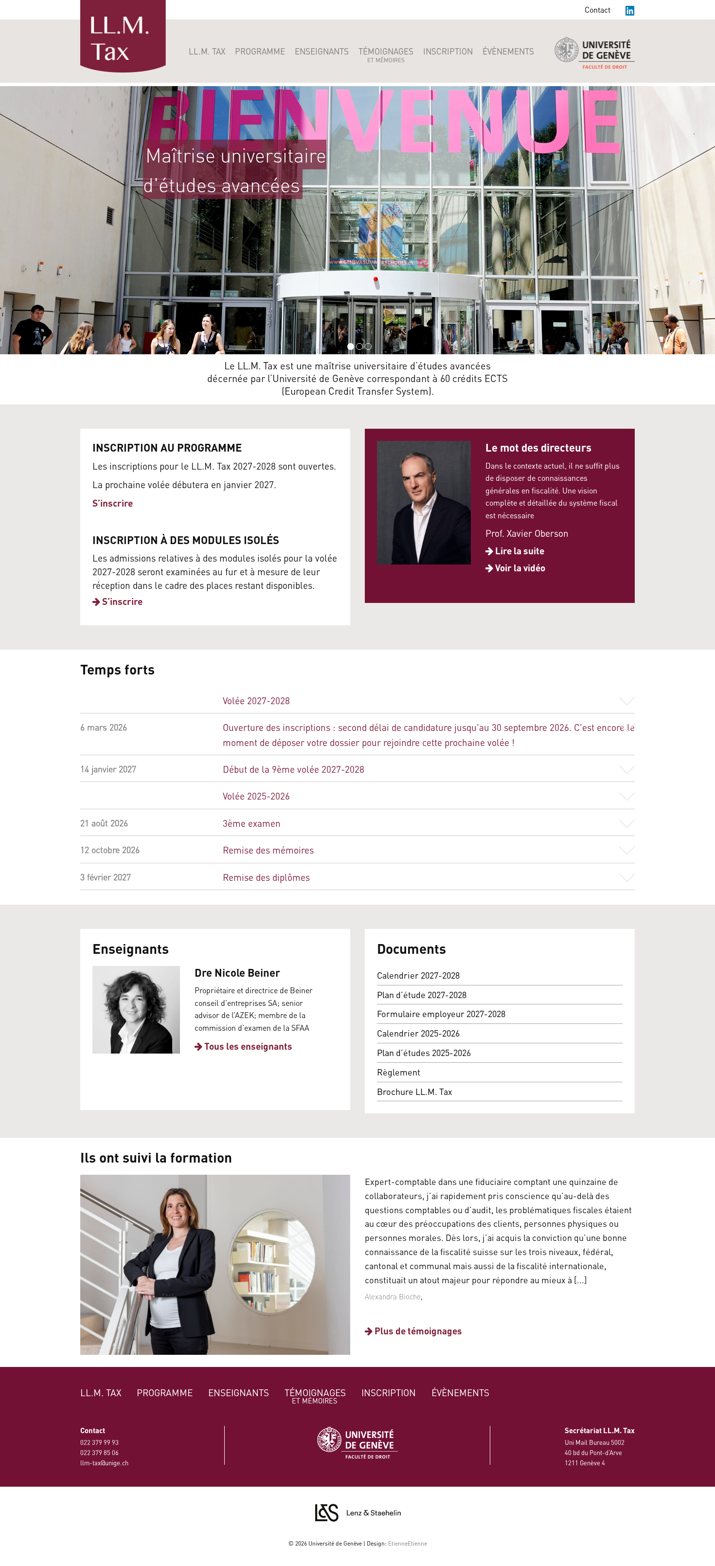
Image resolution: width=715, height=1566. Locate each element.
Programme (260, 51)
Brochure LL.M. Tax (414, 1091)
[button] (9, 220)
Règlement (398, 1071)
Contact (597, 9)
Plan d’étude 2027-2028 (421, 994)
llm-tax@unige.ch (104, 1462)
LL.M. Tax (207, 51)
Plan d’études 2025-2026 (424, 1052)
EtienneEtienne (407, 1543)
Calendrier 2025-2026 (418, 1032)
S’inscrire (112, 503)
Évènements (508, 51)
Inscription (448, 51)
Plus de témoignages (417, 1331)
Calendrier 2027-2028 (418, 975)
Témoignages (385, 55)
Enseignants (322, 51)
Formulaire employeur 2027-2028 (441, 1013)
